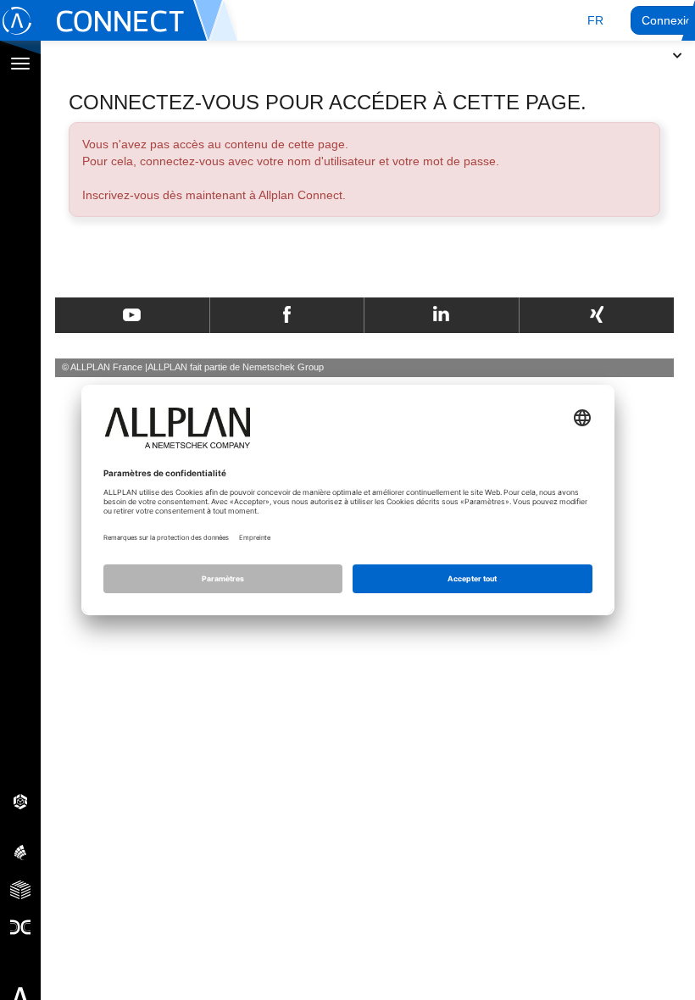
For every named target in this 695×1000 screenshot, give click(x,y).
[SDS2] (20, 801)
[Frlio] (20, 889)
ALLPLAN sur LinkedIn (441, 315)
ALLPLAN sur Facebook (287, 315)
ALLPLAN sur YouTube (132, 315)
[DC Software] (20, 926)
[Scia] (20, 851)
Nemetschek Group (283, 367)
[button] (595, 20)
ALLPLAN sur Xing (596, 315)
